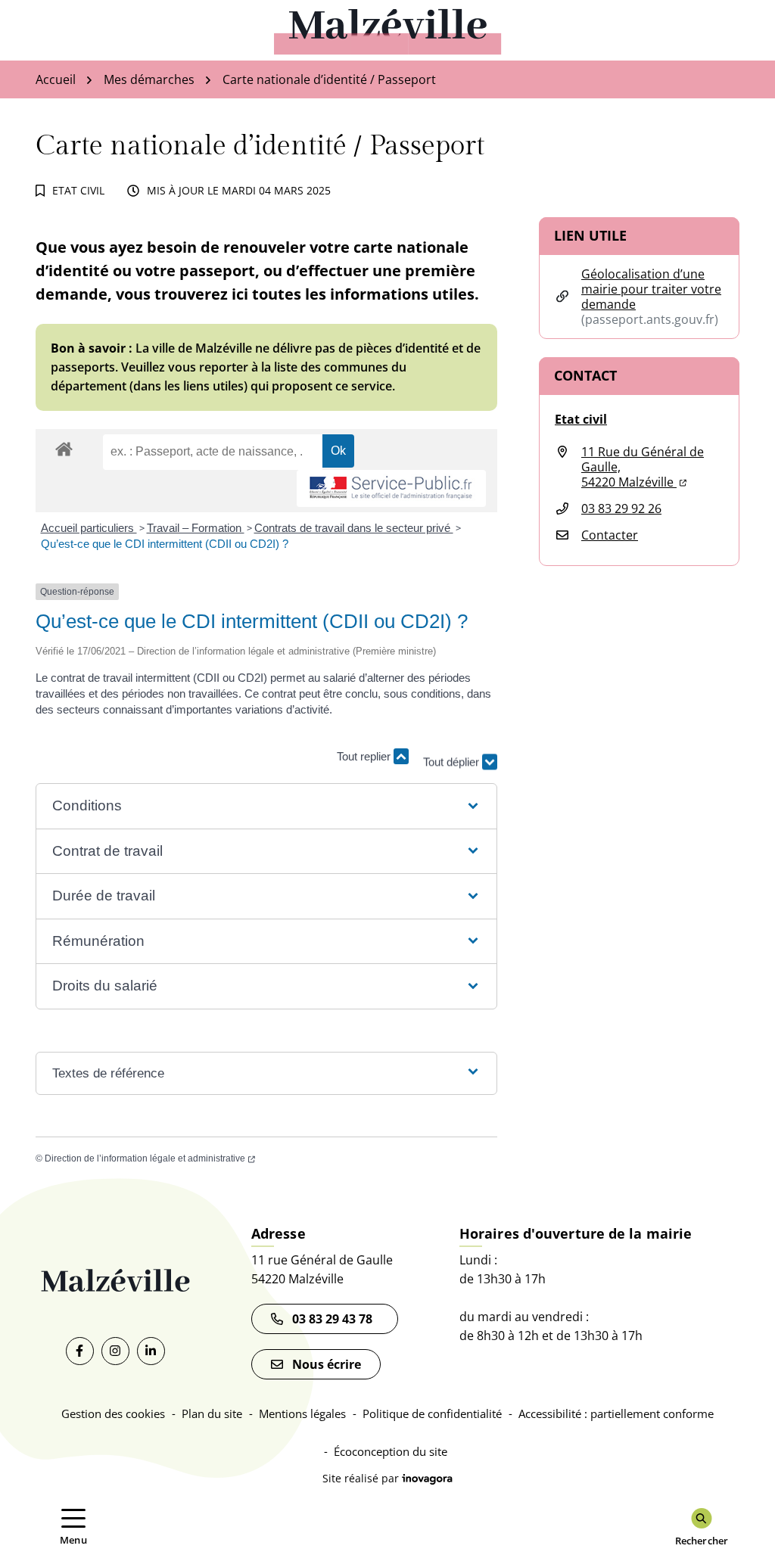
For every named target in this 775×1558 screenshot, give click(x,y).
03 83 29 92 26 (621, 508)
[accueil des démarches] (64, 446)
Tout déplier (452, 756)
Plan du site (212, 1413)
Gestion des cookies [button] (113, 1413)
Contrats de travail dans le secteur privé (353, 527)
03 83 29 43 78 (335, 1319)
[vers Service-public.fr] (391, 488)
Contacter (609, 535)
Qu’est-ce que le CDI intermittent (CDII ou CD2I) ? (164, 543)
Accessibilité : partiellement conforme (616, 1413)
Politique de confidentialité (432, 1413)
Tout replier (365, 756)
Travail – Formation (195, 527)
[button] (266, 806)
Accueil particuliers (89, 527)
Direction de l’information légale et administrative (150, 1158)
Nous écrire (326, 1364)
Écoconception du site (390, 1451)
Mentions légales (302, 1413)
